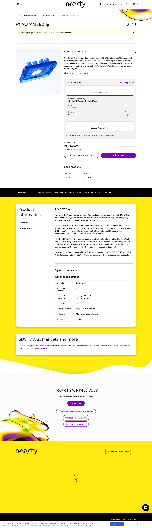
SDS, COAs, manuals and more (67, 192)
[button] (121, 4)
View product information (76, 73)
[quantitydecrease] (122, 144)
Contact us (111, 4)
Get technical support (76, 424)
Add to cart (118, 155)
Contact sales (76, 403)
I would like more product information (76, 411)
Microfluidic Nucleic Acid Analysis (56, 15)
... (17, 16)
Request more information (82, 155)
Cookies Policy (88, 525)
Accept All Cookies (117, 524)
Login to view (68, 150)
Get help (107, 192)
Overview (24, 222)
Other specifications (67, 276)
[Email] (134, 26)
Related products (92, 192)
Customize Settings (132, 524)
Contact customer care (76, 417)
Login (127, 115)
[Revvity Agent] (145, 507)
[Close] (148, 524)
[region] (76, 524)
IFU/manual (42, 348)
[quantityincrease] (134, 144)
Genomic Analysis (30, 15)
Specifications (26, 228)
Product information (42, 192)
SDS (32, 348)
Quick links (22, 192)
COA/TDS (26, 348)
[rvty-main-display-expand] (57, 92)
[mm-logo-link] (76, 4)
